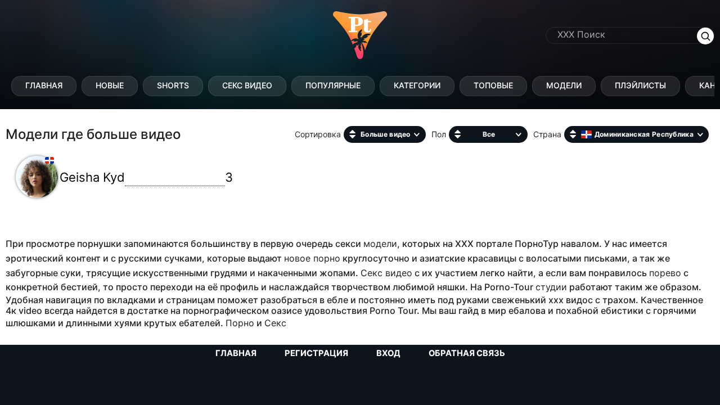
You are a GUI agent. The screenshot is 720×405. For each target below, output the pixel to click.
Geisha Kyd (146, 177)
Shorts (173, 85)
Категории (417, 85)
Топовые (493, 85)
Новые (110, 85)
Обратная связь (467, 353)
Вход (388, 353)
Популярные (333, 85)
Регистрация (316, 353)
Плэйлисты (640, 85)
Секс (275, 322)
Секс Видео (247, 85)
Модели (564, 85)
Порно (240, 322)
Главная (43, 85)
